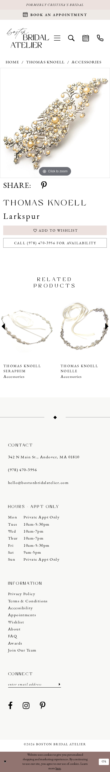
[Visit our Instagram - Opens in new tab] (26, 706)
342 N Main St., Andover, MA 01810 (44, 457)
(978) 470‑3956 (22, 470)
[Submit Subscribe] (59, 684)
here (58, 768)
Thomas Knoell (45, 62)
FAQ (12, 636)
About (14, 629)
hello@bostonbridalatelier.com (38, 483)
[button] (57, 38)
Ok (104, 761)
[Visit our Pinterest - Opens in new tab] (43, 706)
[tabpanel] (55, 123)
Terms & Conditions (28, 601)
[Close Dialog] (5, 762)
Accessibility (20, 608)
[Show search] (71, 38)
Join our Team (22, 650)
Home (12, 62)
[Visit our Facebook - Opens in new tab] (10, 706)
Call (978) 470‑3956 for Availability (55, 243)
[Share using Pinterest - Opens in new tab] (44, 185)
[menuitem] (57, 38)
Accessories (86, 62)
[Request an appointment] (85, 38)
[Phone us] (100, 38)
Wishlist (16, 622)
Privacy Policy (21, 594)
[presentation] (26, 327)
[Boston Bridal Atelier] (28, 38)
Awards (15, 643)
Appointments (22, 615)
